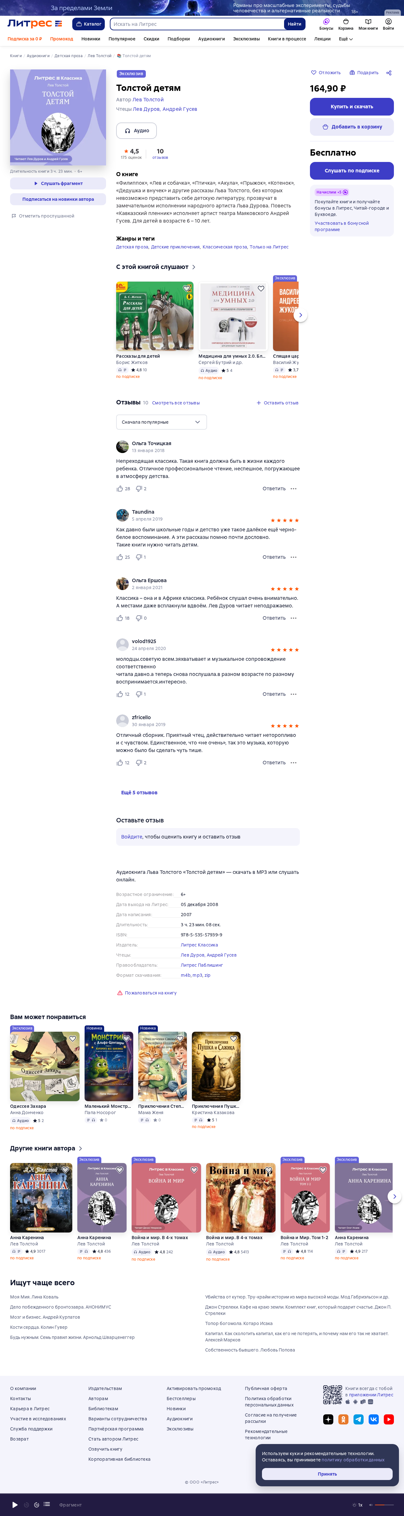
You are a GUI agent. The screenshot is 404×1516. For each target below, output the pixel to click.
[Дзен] (328, 1419)
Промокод (61, 39)
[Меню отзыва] (293, 489)
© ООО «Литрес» (202, 1482)
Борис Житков (132, 362)
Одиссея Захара (28, 1106)
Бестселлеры (181, 1398)
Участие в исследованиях (38, 1419)
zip (208, 975)
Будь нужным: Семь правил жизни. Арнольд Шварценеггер (72, 1337)
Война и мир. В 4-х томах (160, 1237)
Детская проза (132, 247)
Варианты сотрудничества (117, 1419)
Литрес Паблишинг (202, 965)
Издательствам (105, 1388)
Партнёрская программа (116, 1429)
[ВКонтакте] (374, 1419)
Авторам (98, 1398)
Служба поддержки (31, 1429)
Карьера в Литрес (30, 1409)
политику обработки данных (353, 1460)
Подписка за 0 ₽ (25, 39)
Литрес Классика (199, 945)
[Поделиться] (390, 72)
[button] (131, 153)
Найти (294, 24)
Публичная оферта (266, 1388)
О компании (23, 1388)
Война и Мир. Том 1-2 (304, 1237)
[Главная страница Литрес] (35, 24)
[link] (199, 443)
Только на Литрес (269, 247)
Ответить (274, 488)
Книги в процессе (287, 39)
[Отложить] (186, 288)
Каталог (93, 24)
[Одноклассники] (343, 1419)
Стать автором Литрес (113, 1439)
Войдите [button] (131, 836)
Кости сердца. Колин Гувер (39, 1327)
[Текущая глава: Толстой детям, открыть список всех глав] (46, 1504)
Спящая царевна (291, 356)
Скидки (151, 39)
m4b (186, 975)
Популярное (122, 39)
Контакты (20, 1398)
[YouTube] (389, 1419)
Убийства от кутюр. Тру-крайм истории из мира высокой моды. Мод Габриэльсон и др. (297, 1297)
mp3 (197, 975)
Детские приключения (175, 247)
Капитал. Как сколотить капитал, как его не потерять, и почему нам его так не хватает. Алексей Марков (297, 1337)
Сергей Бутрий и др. (221, 362)
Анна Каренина (27, 1237)
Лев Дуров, (194, 955)
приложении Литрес (371, 1395)
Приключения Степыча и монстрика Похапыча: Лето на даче (162, 1106)
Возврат (19, 1439)
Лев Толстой (24, 1244)
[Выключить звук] (371, 1504)
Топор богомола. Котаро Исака (239, 1323)
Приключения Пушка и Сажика (216, 1106)
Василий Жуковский (295, 362)
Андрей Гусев (222, 955)
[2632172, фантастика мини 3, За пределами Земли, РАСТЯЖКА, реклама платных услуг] (202, 8)
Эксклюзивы (246, 39)
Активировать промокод (194, 1388)
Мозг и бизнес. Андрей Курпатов (45, 1317)
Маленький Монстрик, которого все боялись (109, 1106)
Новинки (90, 39)
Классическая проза (225, 247)
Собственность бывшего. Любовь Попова (250, 1350)
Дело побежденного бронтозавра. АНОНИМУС (60, 1307)
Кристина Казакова (213, 1112)
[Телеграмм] (359, 1419)
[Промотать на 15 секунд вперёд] (36, 1505)
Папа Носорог (100, 1112)
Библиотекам (103, 1409)
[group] (208, 447)
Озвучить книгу (105, 1449)
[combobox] (196, 24)
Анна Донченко (27, 1112)
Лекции (322, 39)
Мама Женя (150, 1112)
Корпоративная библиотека (119, 1459)
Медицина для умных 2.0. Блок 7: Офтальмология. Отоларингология (233, 356)
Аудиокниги (211, 39)
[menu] (161, 422)
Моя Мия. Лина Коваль (34, 1297)
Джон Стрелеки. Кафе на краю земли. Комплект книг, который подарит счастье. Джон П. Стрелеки (298, 1310)
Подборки (179, 39)
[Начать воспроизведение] (15, 1505)
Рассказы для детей (138, 356)
